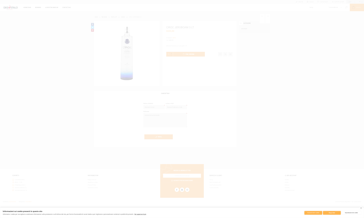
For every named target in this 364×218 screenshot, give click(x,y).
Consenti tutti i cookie (313, 212)
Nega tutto (332, 212)
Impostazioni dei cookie (351, 212)
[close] (361, 208)
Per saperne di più (140, 214)
